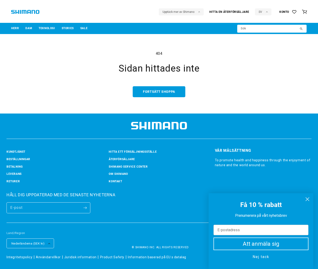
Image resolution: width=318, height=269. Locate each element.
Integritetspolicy (19, 257)
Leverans (14, 174)
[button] (15, 28)
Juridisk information (80, 257)
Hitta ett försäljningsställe (133, 151)
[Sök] (301, 29)
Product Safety (112, 257)
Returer (13, 181)
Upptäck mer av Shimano (178, 12)
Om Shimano (118, 174)
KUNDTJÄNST (16, 151)
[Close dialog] (307, 199)
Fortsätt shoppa (159, 91)
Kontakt (115, 181)
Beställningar (18, 159)
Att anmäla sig (261, 244)
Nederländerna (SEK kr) (28, 243)
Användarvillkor (48, 257)
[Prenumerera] (85, 207)
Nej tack (261, 257)
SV (260, 12)
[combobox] (272, 29)
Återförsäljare (122, 159)
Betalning (15, 166)
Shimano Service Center (128, 166)
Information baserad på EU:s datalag (157, 257)
